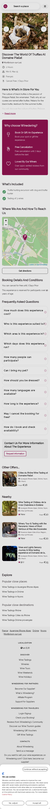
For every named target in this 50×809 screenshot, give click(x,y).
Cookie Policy (7, 794)
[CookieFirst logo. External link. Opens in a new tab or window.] (3, 773)
